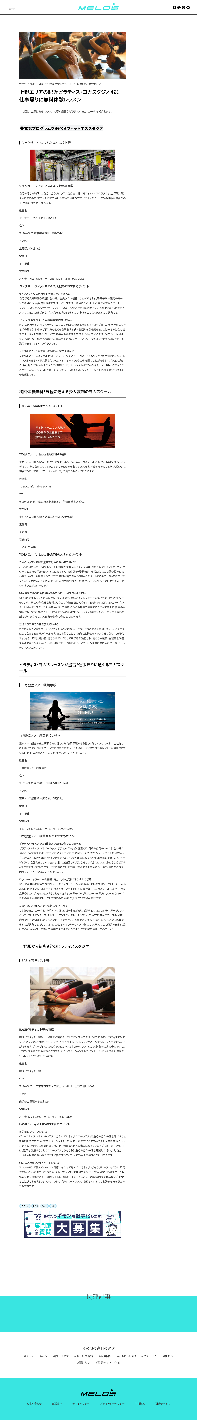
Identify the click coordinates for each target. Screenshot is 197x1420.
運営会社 (57, 1403)
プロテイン (150, 1356)
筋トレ (30, 1356)
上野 (34, 1206)
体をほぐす (62, 1356)
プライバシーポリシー (112, 1403)
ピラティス (24, 1206)
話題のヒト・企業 (109, 1362)
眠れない (84, 1362)
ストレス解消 (84, 1356)
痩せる (169, 1356)
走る (44, 1356)
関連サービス (162, 1403)
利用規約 (140, 1403)
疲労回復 (106, 1356)
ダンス (43, 1206)
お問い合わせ (34, 1403)
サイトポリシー (81, 1403)
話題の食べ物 (127, 1356)
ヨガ (52, 1206)
